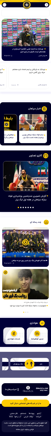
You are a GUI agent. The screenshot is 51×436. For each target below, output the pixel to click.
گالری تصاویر (35, 156)
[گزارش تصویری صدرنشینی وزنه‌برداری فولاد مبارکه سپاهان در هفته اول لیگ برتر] (25, 176)
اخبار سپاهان (34, 109)
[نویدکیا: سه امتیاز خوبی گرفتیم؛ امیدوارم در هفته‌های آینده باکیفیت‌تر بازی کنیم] (25, 32)
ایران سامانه (20, 429)
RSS (11, 416)
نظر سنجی (14, 413)
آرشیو (39, 413)
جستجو (23, 413)
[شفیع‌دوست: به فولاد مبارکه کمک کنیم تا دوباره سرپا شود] (25, 284)
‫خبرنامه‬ (38, 416)
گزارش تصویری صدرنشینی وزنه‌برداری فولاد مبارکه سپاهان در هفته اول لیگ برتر (27, 198)
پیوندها (31, 413)
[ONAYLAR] (42, 389)
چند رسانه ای (35, 222)
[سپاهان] (27, 5)
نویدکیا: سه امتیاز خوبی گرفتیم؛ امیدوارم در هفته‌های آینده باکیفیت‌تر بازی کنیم (29, 50)
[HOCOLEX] (28, 389)
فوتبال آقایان (42, 56)
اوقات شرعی (28, 416)
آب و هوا (17, 416)
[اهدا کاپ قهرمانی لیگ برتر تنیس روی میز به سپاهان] (25, 242)
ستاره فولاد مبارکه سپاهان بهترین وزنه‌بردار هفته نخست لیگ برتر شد (33, 136)
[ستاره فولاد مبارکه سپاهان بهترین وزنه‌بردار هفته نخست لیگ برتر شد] (33, 122)
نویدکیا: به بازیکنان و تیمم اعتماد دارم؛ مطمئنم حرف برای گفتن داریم (29, 71)
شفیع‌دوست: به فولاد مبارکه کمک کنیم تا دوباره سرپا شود (28, 305)
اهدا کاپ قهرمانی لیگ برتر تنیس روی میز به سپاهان (29, 260)
